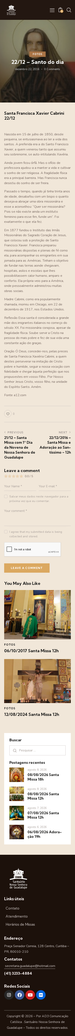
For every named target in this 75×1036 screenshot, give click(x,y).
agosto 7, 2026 (37, 808)
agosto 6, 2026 (37, 827)
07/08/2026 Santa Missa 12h (43, 815)
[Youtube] (30, 995)
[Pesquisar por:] (37, 750)
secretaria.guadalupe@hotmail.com (29, 966)
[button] (52, 10)
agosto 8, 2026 (37, 770)
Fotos (37, 54)
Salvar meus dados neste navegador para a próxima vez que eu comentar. (38, 499)
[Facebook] (19, 995)
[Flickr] (41, 995)
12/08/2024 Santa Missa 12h (31, 714)
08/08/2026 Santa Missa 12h (43, 796)
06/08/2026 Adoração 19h (45, 834)
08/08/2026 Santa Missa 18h (43, 777)
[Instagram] (9, 995)
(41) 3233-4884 (18, 973)
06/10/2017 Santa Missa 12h (31, 650)
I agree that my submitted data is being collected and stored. (35, 534)
